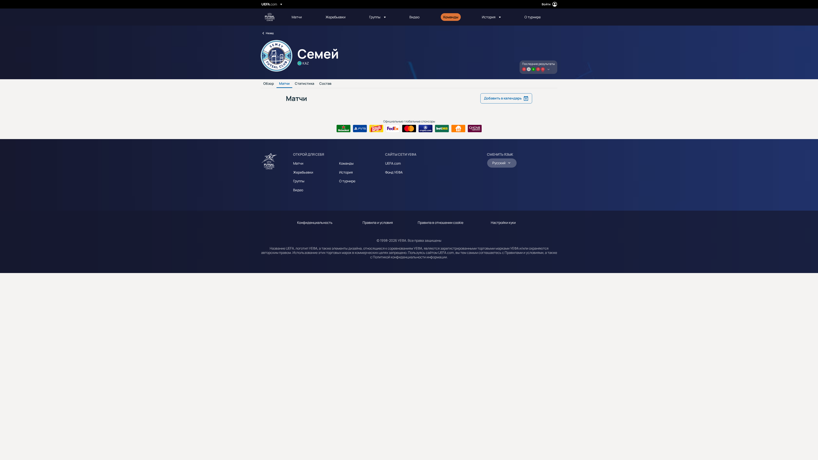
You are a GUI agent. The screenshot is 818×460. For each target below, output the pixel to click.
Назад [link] (270, 33)
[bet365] (442, 128)
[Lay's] (376, 128)
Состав (325, 84)
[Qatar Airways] (475, 128)
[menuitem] (303, 17)
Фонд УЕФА (394, 172)
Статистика (304, 84)
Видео (298, 190)
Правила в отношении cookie (440, 222)
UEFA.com (393, 163)
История (346, 172)
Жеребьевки (303, 172)
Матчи (284, 84)
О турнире (347, 181)
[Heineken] (343, 128)
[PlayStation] (360, 128)
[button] (377, 17)
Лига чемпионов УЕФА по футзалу (270, 17)
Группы (298, 181)
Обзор (268, 84)
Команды (346, 163)
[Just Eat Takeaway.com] (458, 128)
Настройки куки (503, 222)
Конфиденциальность (315, 222)
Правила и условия (378, 222)
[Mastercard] (409, 128)
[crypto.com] (425, 128)
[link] (297, 17)
